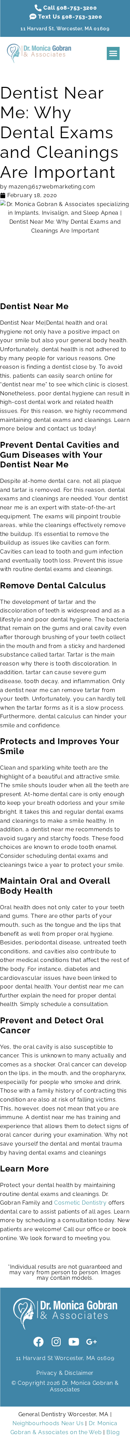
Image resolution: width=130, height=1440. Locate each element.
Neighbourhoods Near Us (48, 1423)
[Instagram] (56, 1342)
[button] (113, 53)
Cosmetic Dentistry (80, 1202)
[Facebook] (38, 1342)
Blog (113, 1432)
